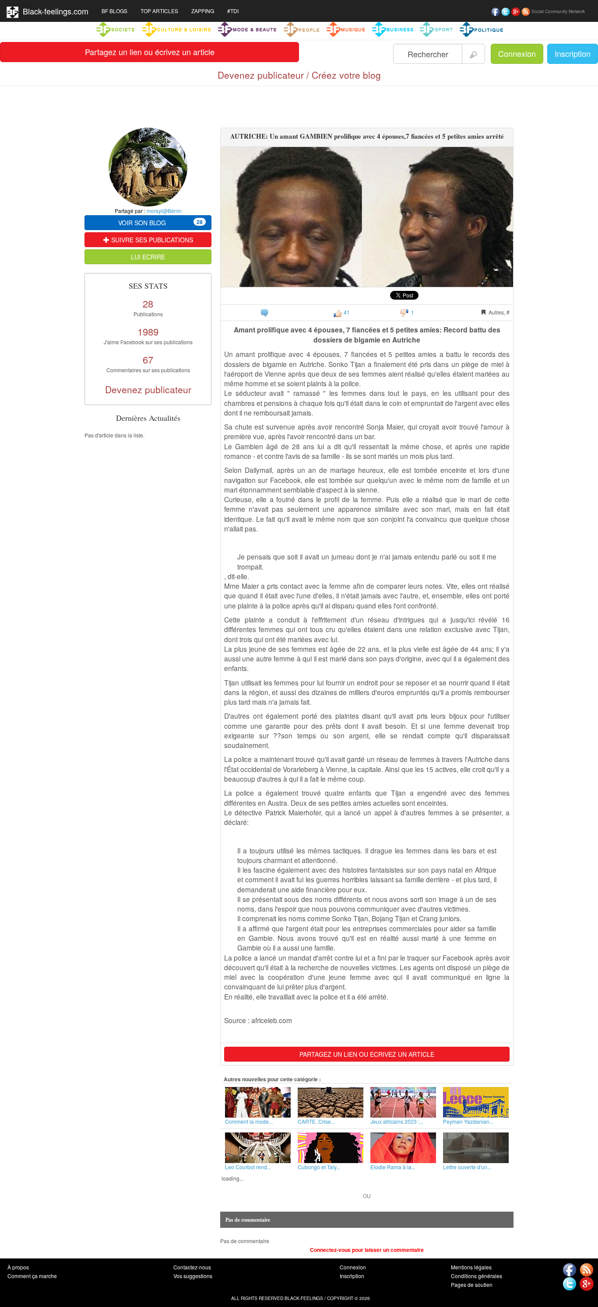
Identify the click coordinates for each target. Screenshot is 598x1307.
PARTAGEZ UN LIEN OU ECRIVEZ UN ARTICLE (366, 1054)
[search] (473, 54)
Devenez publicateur (148, 389)
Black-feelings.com (53, 11)
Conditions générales (476, 1275)
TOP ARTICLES (159, 10)
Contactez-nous (192, 1267)
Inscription (573, 53)
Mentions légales (471, 1267)
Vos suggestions (192, 1275)
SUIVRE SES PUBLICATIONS (151, 239)
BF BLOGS (114, 10)
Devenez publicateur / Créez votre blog (299, 74)
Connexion (517, 53)
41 (346, 312)
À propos (18, 1267)
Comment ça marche (32, 1275)
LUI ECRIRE (148, 256)
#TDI (233, 10)
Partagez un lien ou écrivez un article (150, 51)
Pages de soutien (471, 1284)
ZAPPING (202, 10)
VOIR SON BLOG (160, 222)
